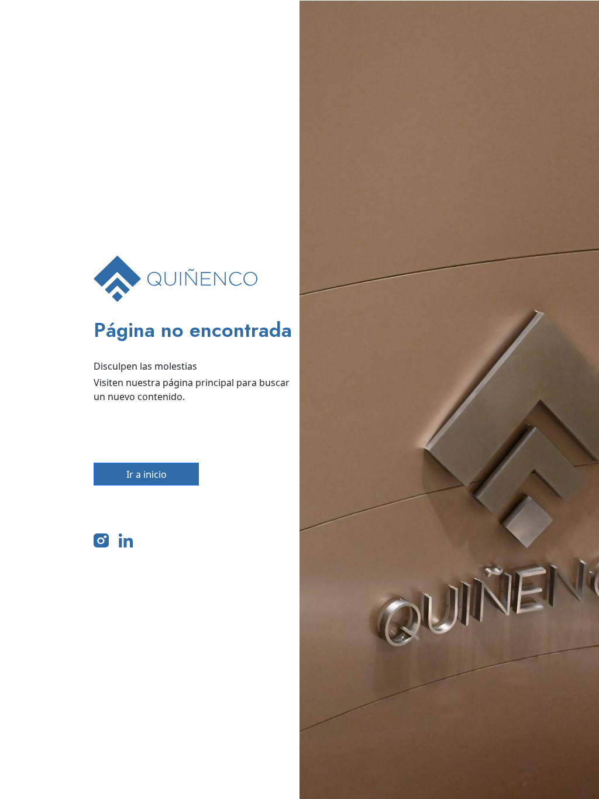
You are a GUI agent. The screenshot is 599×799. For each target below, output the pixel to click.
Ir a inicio (146, 474)
